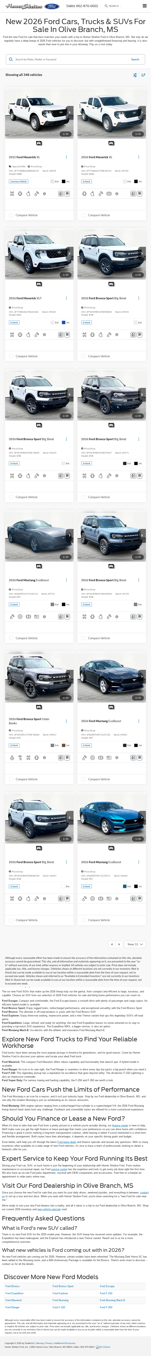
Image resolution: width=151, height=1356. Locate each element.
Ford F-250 (59, 1307)
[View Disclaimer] (44, 194)
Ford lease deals (66, 1142)
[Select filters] (135, 75)
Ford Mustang (60, 1300)
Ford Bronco (12, 1286)
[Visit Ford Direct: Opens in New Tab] (103, 1347)
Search (135, 59)
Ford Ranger (12, 1307)
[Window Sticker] (67, 193)
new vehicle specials (49, 1209)
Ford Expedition (14, 1293)
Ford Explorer (60, 1293)
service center (59, 1169)
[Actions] (66, 157)
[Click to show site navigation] (145, 6)
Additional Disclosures (65, 1343)
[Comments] (61, 193)
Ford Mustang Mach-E (112, 1300)
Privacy (49, 1343)
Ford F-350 (106, 1307)
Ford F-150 (106, 1293)
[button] (70, 113)
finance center (120, 1125)
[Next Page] (119, 944)
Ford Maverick (14, 1300)
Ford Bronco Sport (63, 1286)
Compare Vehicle (27, 215)
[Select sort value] (142, 74)
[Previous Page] (112, 944)
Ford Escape (107, 1286)
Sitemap (40, 1343)
